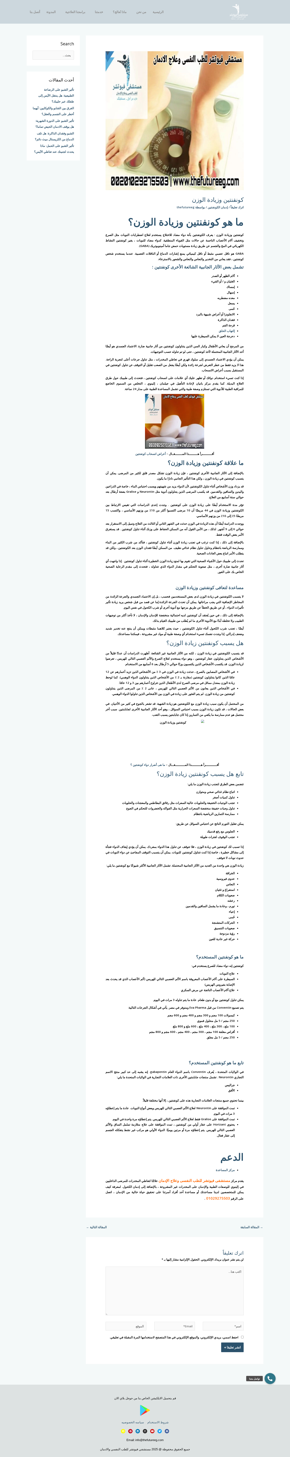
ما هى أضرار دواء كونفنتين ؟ (147, 765)
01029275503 (218, 1198)
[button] (270, 1378)
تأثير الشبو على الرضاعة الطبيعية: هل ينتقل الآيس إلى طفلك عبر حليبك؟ (56, 95)
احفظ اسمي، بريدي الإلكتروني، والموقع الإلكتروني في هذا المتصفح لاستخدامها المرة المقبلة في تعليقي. (173, 1337)
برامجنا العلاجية (75, 12)
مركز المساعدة (225, 1170)
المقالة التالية (96, 1227)
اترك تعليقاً (237, 207)
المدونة (51, 12)
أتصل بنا (35, 12)
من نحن (141, 12)
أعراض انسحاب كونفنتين (150, 454)
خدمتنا (99, 12)
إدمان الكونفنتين (218, 207)
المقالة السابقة (251, 1227)
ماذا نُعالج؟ (120, 12)
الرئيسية (158, 12)
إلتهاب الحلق (227, 331)
